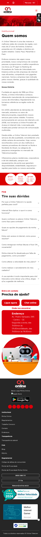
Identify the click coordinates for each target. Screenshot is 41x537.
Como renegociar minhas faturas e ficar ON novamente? (19, 246)
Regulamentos (7, 420)
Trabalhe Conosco (8, 424)
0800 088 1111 (20, 475)
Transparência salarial (10, 440)
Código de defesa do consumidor (14, 462)
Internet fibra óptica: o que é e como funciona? (17, 211)
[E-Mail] (27, 407)
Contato (5, 428)
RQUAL (4, 453)
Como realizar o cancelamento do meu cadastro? (17, 269)
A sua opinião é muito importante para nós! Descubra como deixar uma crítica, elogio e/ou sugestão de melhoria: (19, 278)
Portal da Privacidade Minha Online (14, 470)
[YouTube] (22, 407)
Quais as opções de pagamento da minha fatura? (19, 229)
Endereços (5, 432)
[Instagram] (14, 407)
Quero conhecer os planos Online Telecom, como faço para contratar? (19, 220)
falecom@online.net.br (20, 485)
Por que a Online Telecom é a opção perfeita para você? (17, 203)
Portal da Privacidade (9, 466)
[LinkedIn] (31, 407)
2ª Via (20, 480)
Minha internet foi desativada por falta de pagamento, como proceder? (19, 254)
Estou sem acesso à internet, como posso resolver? (19, 237)
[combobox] (30, 3)
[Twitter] (18, 407)
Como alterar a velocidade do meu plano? (19, 262)
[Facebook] (10, 407)
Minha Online (6, 416)
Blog (3, 449)
